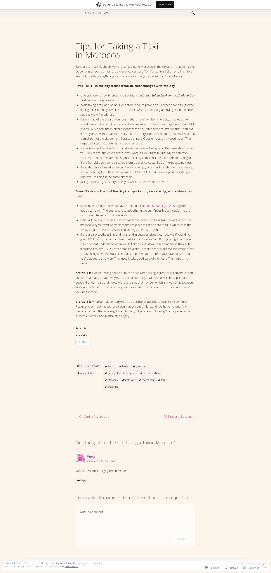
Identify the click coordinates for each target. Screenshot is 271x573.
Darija (125, 366)
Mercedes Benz (152, 373)
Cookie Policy (71, 566)
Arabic (111, 366)
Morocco (113, 380)
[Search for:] (192, 13)
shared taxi (148, 380)
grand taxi (104, 220)
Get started (165, 4)
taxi (163, 380)
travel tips (113, 386)
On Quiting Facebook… (92, 417)
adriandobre (87, 373)
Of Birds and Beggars (179, 417)
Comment (182, 539)
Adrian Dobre (97, 13)
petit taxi (129, 380)
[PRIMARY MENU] (78, 13)
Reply (83, 480)
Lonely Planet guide (158, 206)
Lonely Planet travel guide (122, 373)
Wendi (91, 457)
